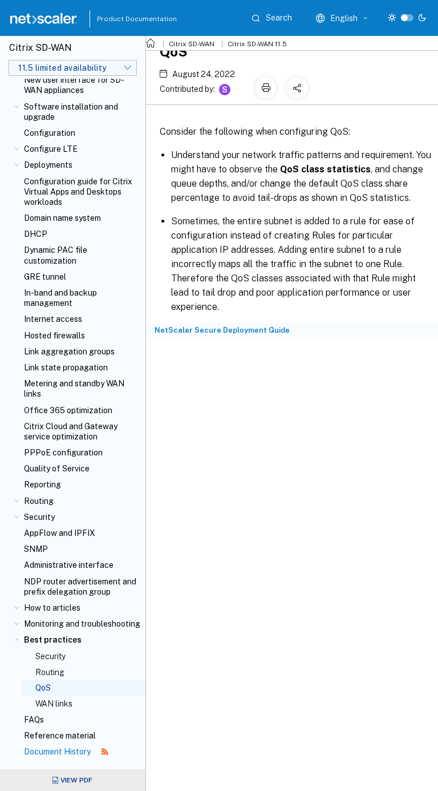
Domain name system (62, 218)
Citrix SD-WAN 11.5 (257, 44)
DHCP (35, 234)
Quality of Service (57, 468)
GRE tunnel (45, 276)
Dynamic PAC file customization (55, 255)
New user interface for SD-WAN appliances (74, 85)
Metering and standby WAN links (74, 388)
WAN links (53, 703)
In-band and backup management (60, 298)
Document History (58, 751)
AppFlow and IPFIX (59, 533)
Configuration (49, 133)
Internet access (53, 319)
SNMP (36, 549)
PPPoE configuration (63, 452)
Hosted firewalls (54, 335)
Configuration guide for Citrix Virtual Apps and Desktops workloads (78, 192)
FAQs (34, 719)
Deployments (48, 165)
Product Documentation (122, 19)
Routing (39, 501)
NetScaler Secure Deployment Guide (222, 330)
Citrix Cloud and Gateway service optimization (70, 431)
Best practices (53, 639)
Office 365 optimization (68, 410)
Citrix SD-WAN (191, 44)
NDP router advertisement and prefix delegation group (80, 586)
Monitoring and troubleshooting (82, 623)
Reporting (42, 484)
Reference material (60, 735)
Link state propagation (66, 367)
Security (39, 517)
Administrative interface (68, 565)
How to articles (52, 607)
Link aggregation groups (69, 351)
